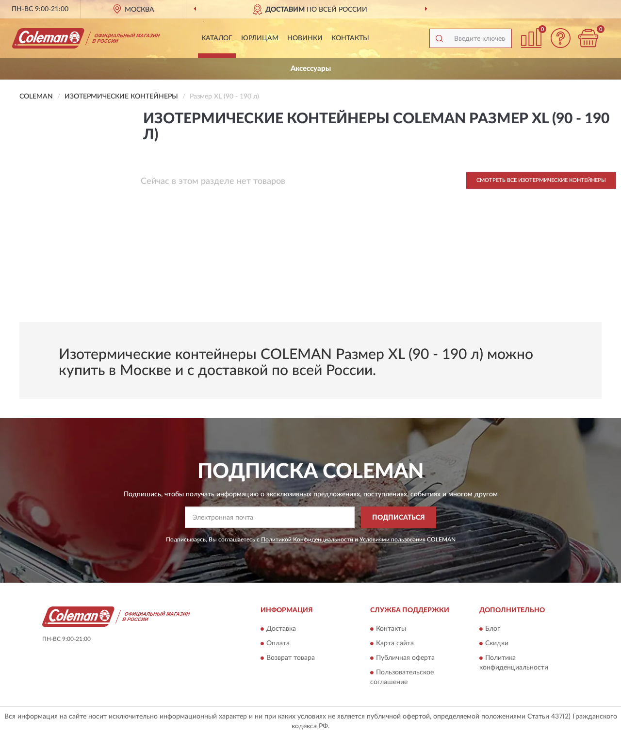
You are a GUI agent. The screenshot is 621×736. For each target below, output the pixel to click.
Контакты (350, 38)
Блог (492, 629)
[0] (588, 38)
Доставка (281, 629)
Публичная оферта (405, 658)
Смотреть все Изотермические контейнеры (541, 180)
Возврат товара (290, 658)
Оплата (278, 643)
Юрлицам (259, 38)
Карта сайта (395, 643)
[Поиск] (439, 38)
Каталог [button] (216, 38)
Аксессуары (311, 68)
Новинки (305, 38)
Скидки (496, 643)
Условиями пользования (392, 539)
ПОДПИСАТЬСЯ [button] (398, 517)
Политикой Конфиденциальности (307, 539)
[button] (560, 38)
